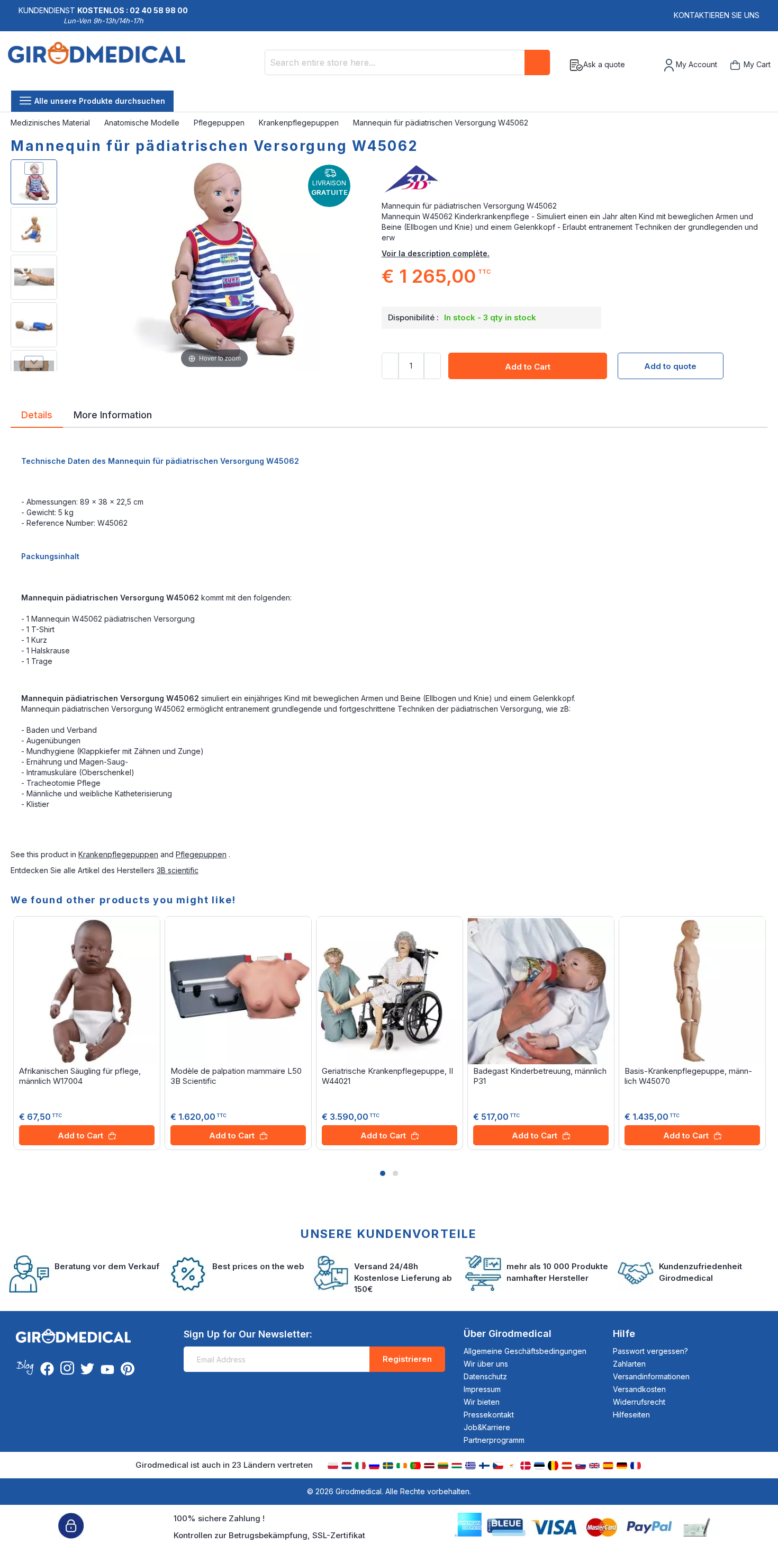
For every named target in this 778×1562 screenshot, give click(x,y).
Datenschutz (485, 1376)
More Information (113, 414)
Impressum (482, 1389)
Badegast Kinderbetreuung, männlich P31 (540, 1076)
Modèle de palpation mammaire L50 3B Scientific (236, 1076)
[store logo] (96, 65)
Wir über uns (486, 1363)
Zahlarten (629, 1363)
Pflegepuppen (220, 122)
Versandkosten (639, 1389)
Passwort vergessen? (650, 1350)
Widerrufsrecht (639, 1401)
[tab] (37, 417)
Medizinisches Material (51, 122)
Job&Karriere (487, 1427)
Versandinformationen (651, 1376)
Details (36, 414)
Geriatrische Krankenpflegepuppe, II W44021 (387, 1076)
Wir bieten (482, 1401)
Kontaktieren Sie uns (716, 15)
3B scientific (177, 870)
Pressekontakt (489, 1414)
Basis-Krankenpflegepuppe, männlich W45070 (688, 1076)
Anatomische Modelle (143, 122)
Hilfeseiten (631, 1414)
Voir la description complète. (436, 253)
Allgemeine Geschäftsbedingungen (525, 1350)
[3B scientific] (574, 179)
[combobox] (407, 62)
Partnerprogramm (494, 1439)
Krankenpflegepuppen (300, 122)
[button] (382, 1173)
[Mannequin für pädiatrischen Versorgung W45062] (34, 181)
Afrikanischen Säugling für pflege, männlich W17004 (80, 1076)
